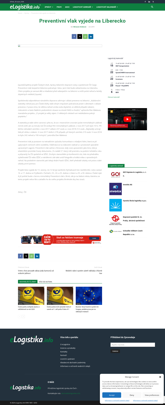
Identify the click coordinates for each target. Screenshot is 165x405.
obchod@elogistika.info (70, 393)
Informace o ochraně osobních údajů (117, 400)
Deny (132, 395)
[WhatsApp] (85, 36)
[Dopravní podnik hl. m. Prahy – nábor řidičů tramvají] (60, 239)
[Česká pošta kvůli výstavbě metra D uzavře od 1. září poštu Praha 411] (60, 296)
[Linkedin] (149, 1)
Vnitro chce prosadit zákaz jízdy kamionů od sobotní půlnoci (36, 272)
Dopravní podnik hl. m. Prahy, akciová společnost (134, 219)
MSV (117, 92)
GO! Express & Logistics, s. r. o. (134, 174)
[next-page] (23, 316)
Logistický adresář (82, 7)
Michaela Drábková (79, 27)
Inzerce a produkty (67, 348)
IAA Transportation (122, 66)
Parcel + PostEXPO (122, 86)
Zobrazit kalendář (114, 97)
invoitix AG (127, 184)
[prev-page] (19, 316)
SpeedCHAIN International (125, 73)
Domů (20, 13)
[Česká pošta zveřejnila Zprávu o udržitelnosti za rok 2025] (31, 296)
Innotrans (119, 79)
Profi (59, 7)
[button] (160, 377)
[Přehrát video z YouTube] (127, 119)
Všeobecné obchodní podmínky (73, 362)
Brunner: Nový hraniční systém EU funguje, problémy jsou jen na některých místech (87, 309)
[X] (153, 1)
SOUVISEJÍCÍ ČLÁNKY (27, 282)
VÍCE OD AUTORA (45, 282)
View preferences (152, 395)
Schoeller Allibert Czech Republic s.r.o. (133, 232)
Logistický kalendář (106, 7)
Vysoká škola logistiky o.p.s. (135, 200)
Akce (67, 7)
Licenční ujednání (67, 359)
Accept (112, 395)
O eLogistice (65, 344)
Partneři (63, 355)
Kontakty (63, 352)
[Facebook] (145, 1)
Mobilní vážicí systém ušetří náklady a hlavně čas (84, 272)
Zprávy (48, 7)
